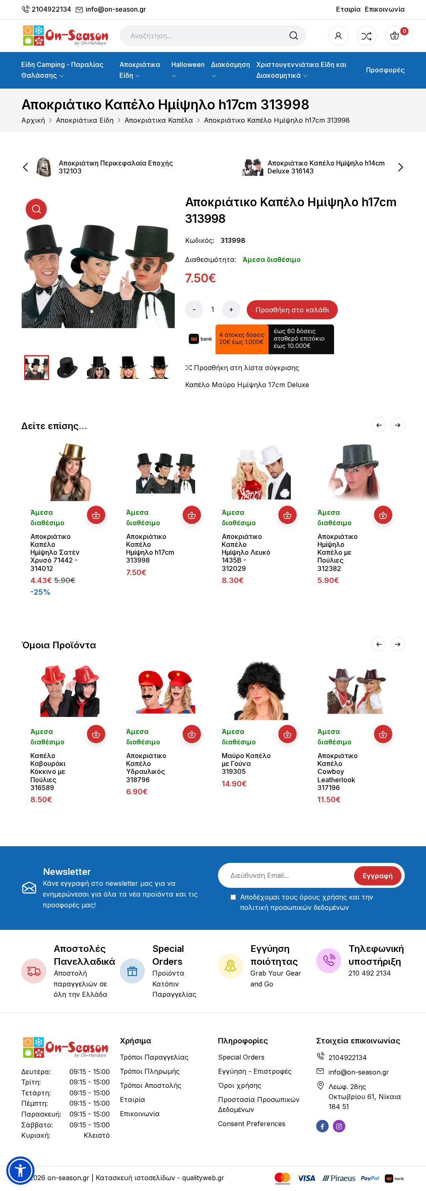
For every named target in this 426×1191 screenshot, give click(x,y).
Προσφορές (385, 70)
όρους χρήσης (323, 897)
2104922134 (51, 9)
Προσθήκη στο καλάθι (292, 310)
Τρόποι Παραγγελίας (154, 1057)
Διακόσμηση (230, 64)
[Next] (398, 425)
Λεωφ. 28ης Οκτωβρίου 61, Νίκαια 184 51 (365, 1096)
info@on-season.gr (116, 9)
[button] (20, 1171)
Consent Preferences (251, 1123)
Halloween (188, 64)
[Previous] (379, 425)
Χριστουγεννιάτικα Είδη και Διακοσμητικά (301, 69)
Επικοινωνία (385, 9)
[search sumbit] (293, 35)
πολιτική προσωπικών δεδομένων (294, 907)
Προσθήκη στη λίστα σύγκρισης (245, 367)
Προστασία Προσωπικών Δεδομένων (259, 1104)
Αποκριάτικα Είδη (139, 69)
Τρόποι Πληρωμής (150, 1071)
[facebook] (322, 1126)
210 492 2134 (370, 973)
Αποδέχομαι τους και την (306, 902)
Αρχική (33, 120)
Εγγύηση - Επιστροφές (255, 1071)
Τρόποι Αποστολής (150, 1085)
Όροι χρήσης (239, 1085)
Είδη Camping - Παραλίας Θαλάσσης (62, 69)
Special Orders (241, 1057)
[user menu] (338, 36)
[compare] (366, 36)
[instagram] (339, 1126)
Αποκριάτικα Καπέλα (158, 120)
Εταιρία (348, 9)
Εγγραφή (378, 876)
